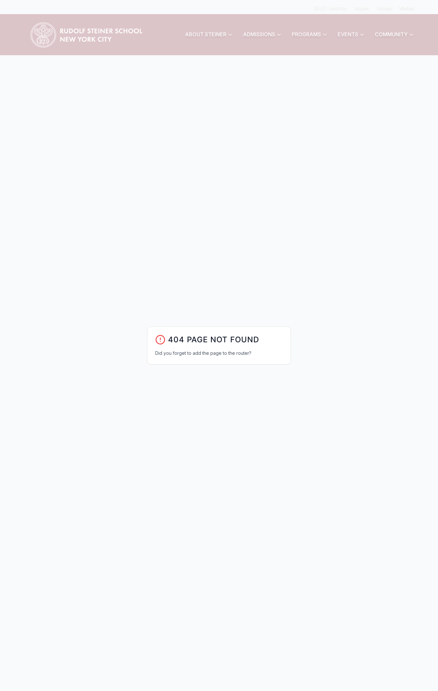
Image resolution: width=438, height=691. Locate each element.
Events (348, 34)
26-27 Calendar (330, 7)
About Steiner (205, 34)
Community (391, 34)
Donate (384, 7)
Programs (306, 34)
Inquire (362, 7)
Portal (407, 7)
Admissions (259, 34)
